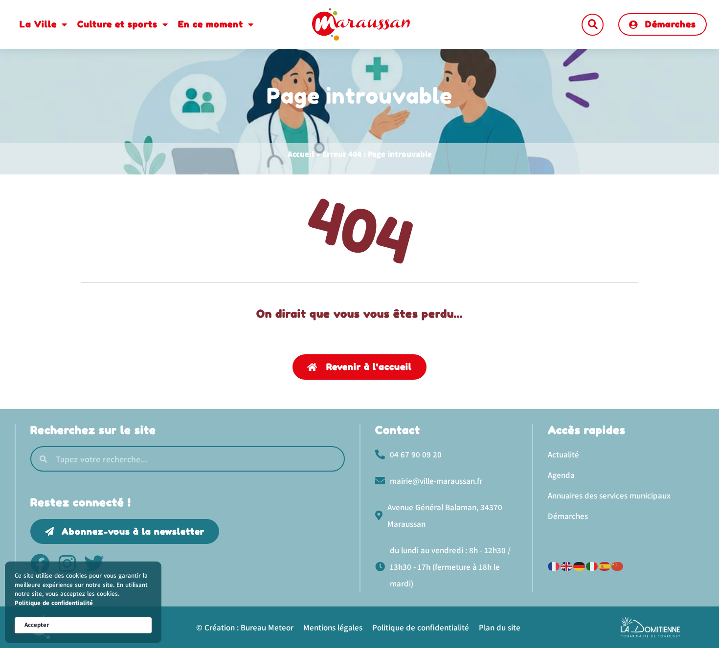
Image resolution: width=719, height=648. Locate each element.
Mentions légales (332, 627)
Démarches (568, 516)
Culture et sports (117, 24)
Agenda (561, 475)
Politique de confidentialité (54, 603)
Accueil (301, 154)
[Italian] (592, 565)
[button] (593, 25)
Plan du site (499, 627)
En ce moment (210, 24)
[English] (567, 565)
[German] (579, 565)
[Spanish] (605, 565)
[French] (554, 565)
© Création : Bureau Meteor (244, 627)
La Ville (38, 24)
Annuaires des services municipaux (609, 495)
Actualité (563, 454)
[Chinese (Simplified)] (617, 565)
